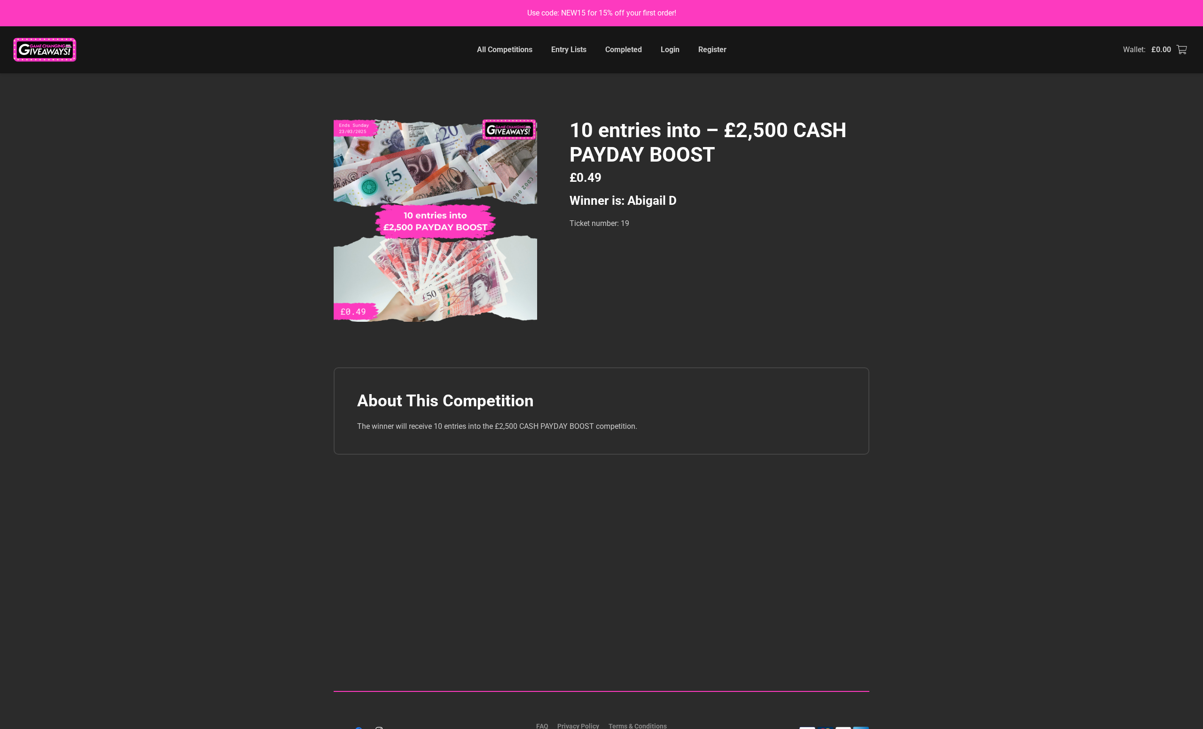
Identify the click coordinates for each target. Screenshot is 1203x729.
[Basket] (1181, 49)
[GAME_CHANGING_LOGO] (45, 50)
